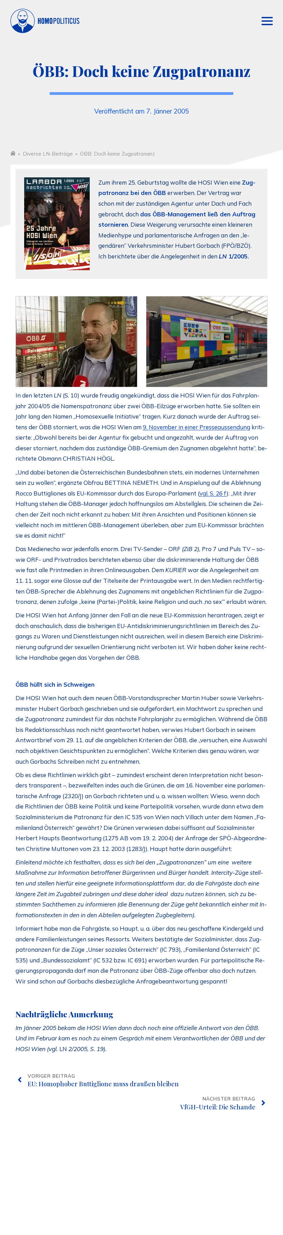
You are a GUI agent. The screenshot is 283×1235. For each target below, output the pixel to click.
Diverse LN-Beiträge (48, 153)
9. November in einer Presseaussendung (196, 427)
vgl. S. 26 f (212, 493)
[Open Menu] (267, 21)
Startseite (13, 153)
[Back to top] (260, 1204)
